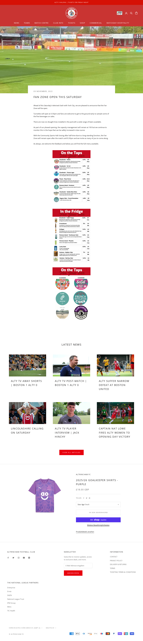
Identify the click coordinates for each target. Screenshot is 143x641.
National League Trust (15, 599)
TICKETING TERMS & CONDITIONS (123, 572)
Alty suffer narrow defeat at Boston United (114, 385)
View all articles (71, 452)
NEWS (16, 23)
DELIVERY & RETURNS (118, 564)
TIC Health (11, 611)
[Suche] (131, 13)
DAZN (9, 595)
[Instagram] (18, 557)
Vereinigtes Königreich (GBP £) (25, 628)
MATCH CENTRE (41, 23)
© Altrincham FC (16, 634)
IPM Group (11, 603)
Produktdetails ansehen (85, 532)
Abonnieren (73, 573)
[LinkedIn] (29, 557)
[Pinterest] (89, 498)
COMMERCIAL (96, 23)
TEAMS (27, 23)
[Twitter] (86, 498)
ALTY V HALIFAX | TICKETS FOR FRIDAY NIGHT (71, 2)
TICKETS (71, 23)
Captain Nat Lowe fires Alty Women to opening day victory (114, 432)
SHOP (82, 23)
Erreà (9, 591)
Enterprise (11, 587)
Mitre (9, 607)
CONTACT (113, 557)
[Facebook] (83, 498)
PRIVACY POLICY (116, 560)
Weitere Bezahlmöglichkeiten (98, 525)
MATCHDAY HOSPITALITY (118, 23)
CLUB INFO (58, 23)
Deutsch (50, 628)
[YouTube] (24, 557)
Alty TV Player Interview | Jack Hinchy (67, 432)
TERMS (112, 568)
